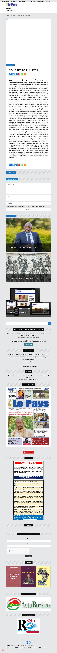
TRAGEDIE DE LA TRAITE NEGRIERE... (24, 278)
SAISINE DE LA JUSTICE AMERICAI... (24, 247)
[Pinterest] (19, 74)
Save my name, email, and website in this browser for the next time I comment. (26, 206)
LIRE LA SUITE (28, 344)
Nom (28, 543)
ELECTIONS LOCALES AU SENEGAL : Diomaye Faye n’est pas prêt (19, 10)
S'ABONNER (29, 452)
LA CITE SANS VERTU (18, 313)
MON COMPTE (32, 1)
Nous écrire (48, 1)
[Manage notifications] (3, 650)
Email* (28, 538)
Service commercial (40, 1)
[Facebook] (10, 74)
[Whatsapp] (22, 74)
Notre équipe (13, 1)
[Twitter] (13, 74)
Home (7, 15)
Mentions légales (22, 1)
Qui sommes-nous (5, 1)
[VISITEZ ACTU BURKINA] (28, 604)
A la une (13, 15)
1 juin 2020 (11, 65)
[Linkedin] (16, 74)
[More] (25, 74)
